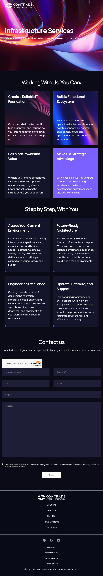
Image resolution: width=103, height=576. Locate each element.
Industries (51, 510)
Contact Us (51, 527)
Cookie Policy (51, 552)
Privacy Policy (51, 558)
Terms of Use (51, 563)
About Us (51, 516)
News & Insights (51, 521)
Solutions (51, 504)
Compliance (51, 547)
